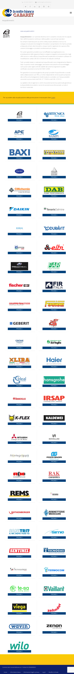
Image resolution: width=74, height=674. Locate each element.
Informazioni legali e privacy (31, 672)
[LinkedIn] (35, 6)
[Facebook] (30, 6)
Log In (44, 672)
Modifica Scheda (53, 672)
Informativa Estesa (15, 672)
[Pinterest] (48, 6)
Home (5, 672)
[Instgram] (44, 6)
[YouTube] (39, 6)
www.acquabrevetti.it (27, 31)
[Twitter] (25, 6)
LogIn (53, 97)
